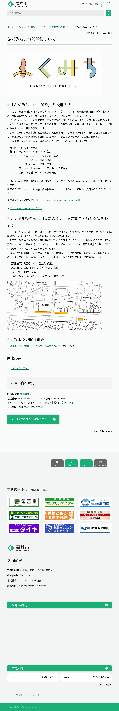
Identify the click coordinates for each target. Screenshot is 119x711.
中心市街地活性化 (56, 27)
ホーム (10, 27)
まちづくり (36, 27)
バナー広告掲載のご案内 (36, 490)
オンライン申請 (100, 465)
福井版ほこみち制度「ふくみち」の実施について (35, 346)
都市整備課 (26, 394)
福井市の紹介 (20, 605)
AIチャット (86, 465)
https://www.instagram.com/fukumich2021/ (60, 200)
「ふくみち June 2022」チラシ (26, 208)
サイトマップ (15, 695)
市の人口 (17, 668)
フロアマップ (28, 575)
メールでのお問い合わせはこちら (29, 419)
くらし (22, 27)
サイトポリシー (34, 695)
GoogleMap (13, 575)
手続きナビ (72, 465)
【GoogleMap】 (68, 402)
